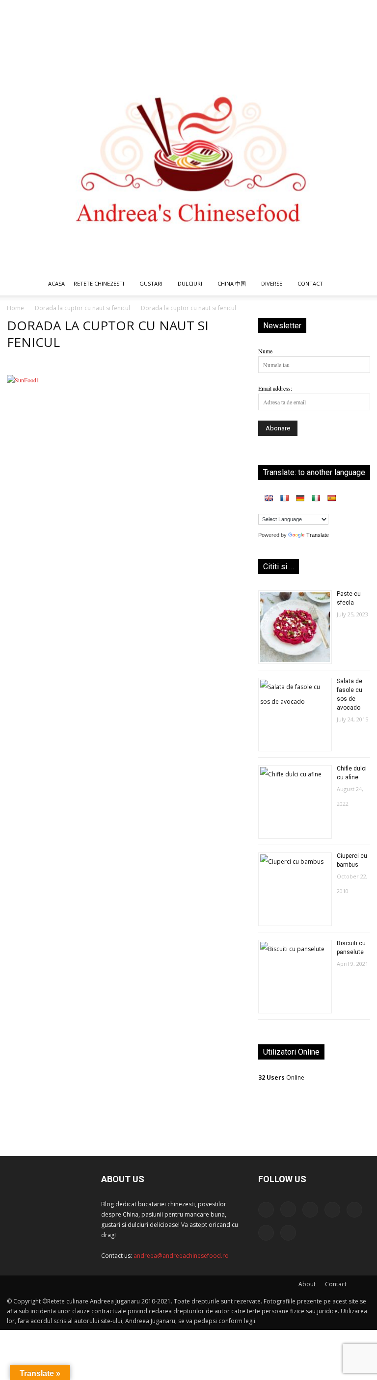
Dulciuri (190, 283)
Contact (336, 1284)
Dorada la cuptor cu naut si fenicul (82, 308)
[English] (268, 498)
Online (281, 1077)
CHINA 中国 (231, 283)
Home (15, 308)
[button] (358, 284)
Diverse (271, 283)
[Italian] (315, 498)
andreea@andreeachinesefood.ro (181, 1255)
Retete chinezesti (99, 283)
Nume (265, 351)
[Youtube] (362, 7)
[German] (300, 498)
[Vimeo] (346, 7)
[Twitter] (330, 7)
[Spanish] (331, 498)
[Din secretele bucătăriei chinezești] (188, 143)
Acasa (56, 283)
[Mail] (298, 7)
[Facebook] (265, 7)
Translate (317, 535)
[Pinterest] (314, 7)
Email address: (275, 388)
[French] (284, 498)
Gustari (150, 283)
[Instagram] (281, 7)
